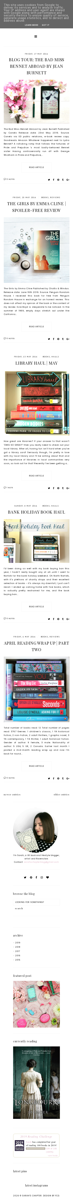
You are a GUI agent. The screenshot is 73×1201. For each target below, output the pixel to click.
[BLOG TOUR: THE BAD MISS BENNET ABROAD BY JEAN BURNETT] (36, 125)
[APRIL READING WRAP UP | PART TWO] (36, 724)
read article (36, 167)
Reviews (55, 197)
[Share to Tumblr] (63, 179)
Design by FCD (51, 1195)
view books (53, 1155)
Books (45, 197)
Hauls (55, 356)
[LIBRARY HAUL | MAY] (36, 437)
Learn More (31, 25)
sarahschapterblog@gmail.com (41, 862)
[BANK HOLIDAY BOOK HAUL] (36, 565)
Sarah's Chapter (32, 1195)
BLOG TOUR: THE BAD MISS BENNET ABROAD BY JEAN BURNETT (36, 66)
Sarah (29, 1141)
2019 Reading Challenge (36, 1136)
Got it (45, 25)
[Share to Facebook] (53, 179)
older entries (61, 794)
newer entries (12, 794)
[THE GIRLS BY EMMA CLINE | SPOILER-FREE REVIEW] (36, 285)
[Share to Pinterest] (58, 179)
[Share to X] (49, 179)
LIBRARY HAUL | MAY (36, 363)
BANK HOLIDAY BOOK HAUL (36, 512)
